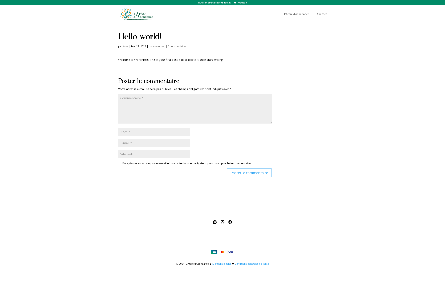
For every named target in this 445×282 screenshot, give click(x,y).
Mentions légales (221, 263)
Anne (125, 46)
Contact (322, 14)
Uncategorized (157, 46)
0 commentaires (177, 46)
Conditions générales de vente (252, 263)
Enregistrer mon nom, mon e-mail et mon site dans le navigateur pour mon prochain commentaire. (186, 163)
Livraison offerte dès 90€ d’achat (214, 3)
